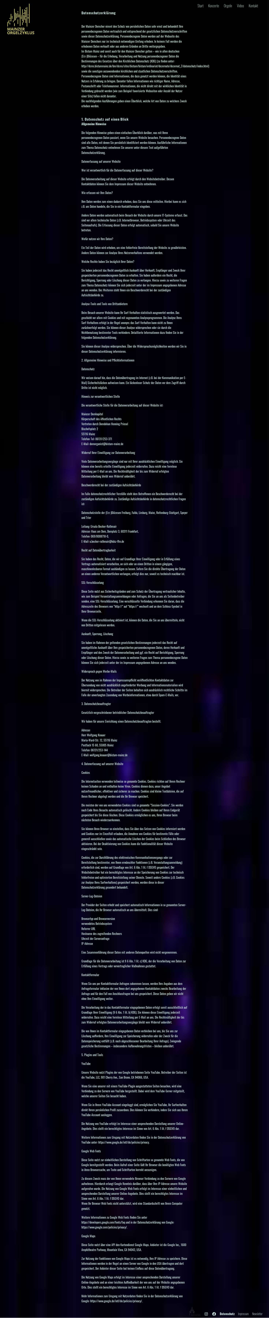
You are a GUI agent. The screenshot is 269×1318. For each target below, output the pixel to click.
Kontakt (253, 5)
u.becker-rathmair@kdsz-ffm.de (107, 541)
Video (240, 5)
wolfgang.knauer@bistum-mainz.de (109, 755)
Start (200, 5)
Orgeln (228, 5)
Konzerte (213, 5)
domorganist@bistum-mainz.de (106, 444)
